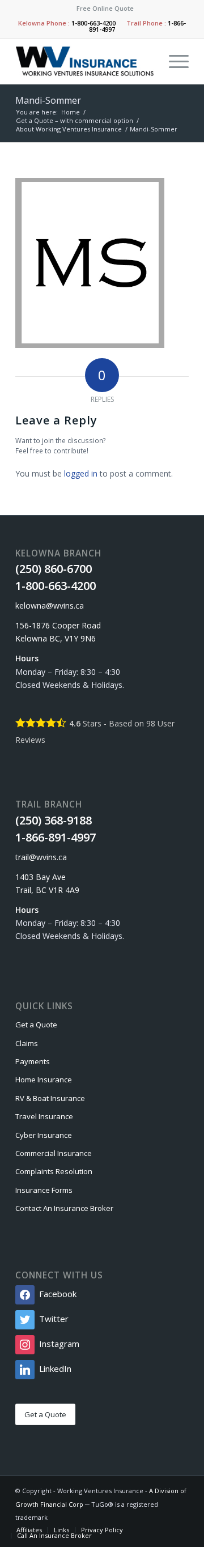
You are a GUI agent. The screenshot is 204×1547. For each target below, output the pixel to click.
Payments (32, 1061)
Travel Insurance (44, 1116)
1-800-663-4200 (93, 23)
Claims (26, 1043)
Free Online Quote (105, 8)
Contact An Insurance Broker (64, 1208)
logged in (80, 473)
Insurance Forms (44, 1190)
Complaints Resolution (53, 1171)
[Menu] (173, 61)
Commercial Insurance (53, 1153)
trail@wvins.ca (41, 857)
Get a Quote (36, 1024)
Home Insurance (43, 1079)
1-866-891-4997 (55, 837)
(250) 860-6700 (53, 568)
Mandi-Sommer (48, 100)
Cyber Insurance (43, 1135)
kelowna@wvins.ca (49, 605)
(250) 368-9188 (53, 820)
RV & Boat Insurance (50, 1098)
